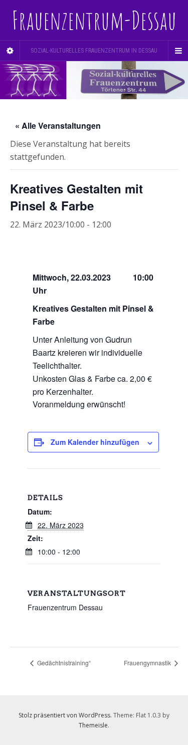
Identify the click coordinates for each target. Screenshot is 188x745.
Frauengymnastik (148, 662)
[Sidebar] (10, 51)
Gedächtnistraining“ (63, 662)
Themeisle (93, 725)
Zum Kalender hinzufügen (95, 442)
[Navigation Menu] (178, 51)
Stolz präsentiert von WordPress (64, 715)
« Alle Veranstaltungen (58, 125)
